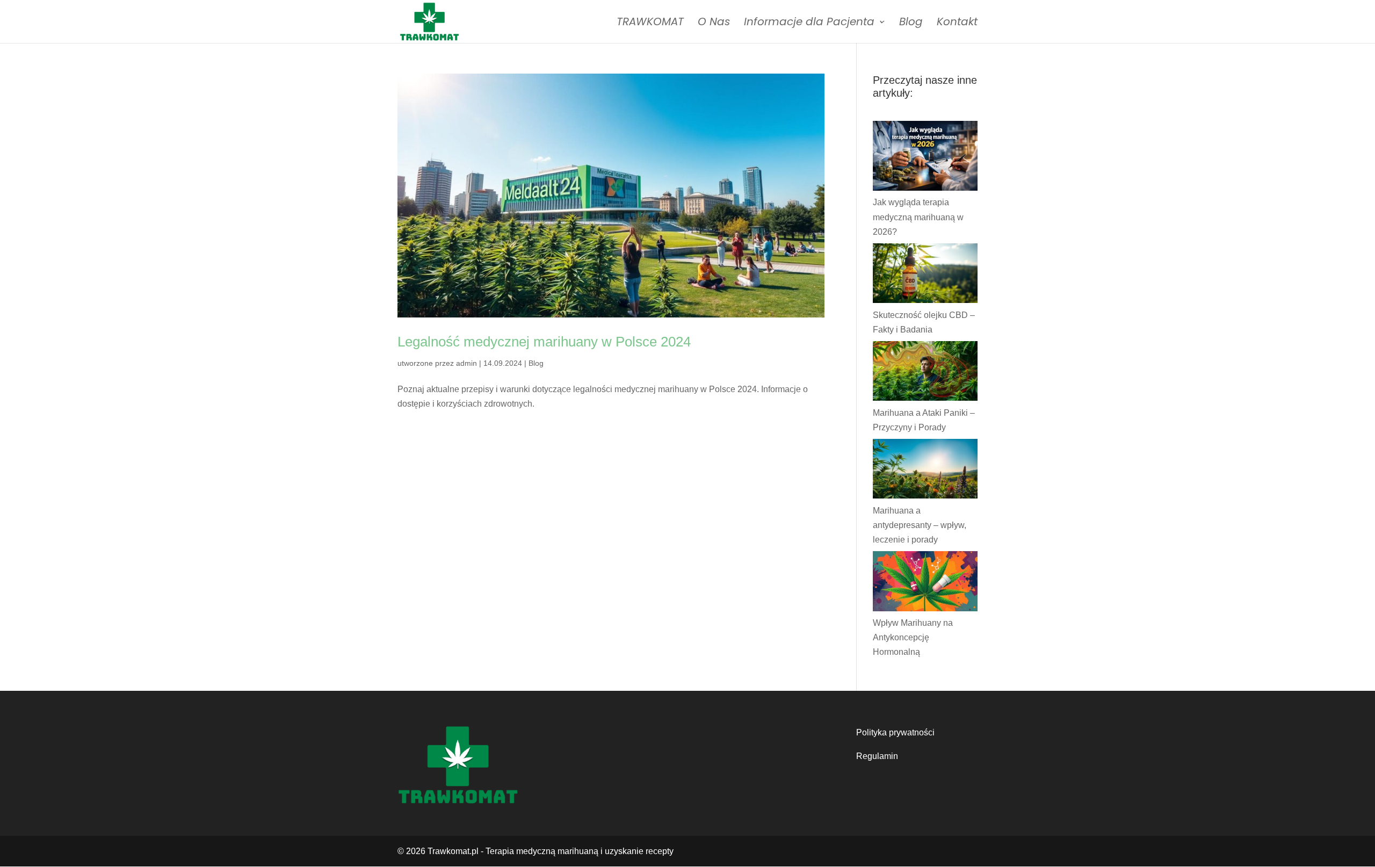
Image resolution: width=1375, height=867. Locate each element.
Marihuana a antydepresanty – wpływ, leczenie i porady (919, 525)
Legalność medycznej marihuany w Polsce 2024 (544, 342)
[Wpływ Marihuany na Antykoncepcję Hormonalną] (925, 583)
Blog (911, 23)
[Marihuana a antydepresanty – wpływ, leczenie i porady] (925, 471)
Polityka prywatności (895, 732)
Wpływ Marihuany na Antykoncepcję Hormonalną (913, 637)
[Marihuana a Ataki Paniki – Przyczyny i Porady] (925, 373)
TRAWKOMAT (650, 23)
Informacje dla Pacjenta (809, 23)
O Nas (714, 23)
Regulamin (877, 756)
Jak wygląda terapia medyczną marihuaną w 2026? (918, 217)
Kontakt (957, 23)
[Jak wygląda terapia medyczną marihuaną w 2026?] (925, 158)
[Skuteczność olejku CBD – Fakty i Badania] (925, 275)
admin (466, 363)
